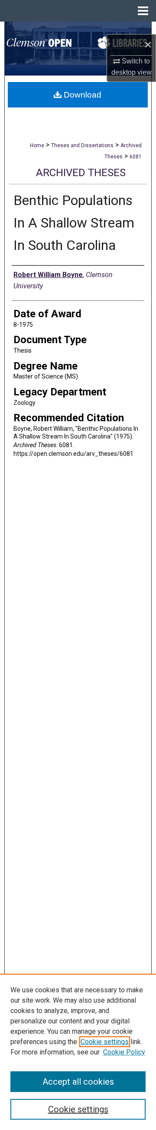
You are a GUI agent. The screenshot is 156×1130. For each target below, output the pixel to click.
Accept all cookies (78, 1081)
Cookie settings (105, 1042)
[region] (78, 1052)
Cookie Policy (124, 1052)
